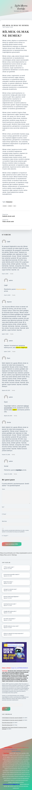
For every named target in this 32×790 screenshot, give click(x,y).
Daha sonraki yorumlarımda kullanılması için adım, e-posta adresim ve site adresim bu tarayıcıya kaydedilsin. (15, 531)
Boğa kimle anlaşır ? (8, 581)
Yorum (3, 489)
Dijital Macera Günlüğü (21, 7)
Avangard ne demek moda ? (10, 589)
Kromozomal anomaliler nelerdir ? (12, 574)
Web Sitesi (4, 521)
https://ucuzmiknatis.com (8, 553)
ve (14, 206)
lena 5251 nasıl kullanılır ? (9, 618)
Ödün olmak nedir (8, 221)
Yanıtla (11, 273)
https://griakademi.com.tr (24, 553)
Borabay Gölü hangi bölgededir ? (11, 596)
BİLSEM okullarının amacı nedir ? (11, 626)
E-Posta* (4, 514)
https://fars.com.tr (5, 555)
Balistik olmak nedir (8, 216)
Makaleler (9, 202)
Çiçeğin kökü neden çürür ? (10, 611)
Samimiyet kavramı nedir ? (10, 604)
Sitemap (14, 555)
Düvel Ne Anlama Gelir (7, 722)
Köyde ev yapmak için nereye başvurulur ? (14, 633)
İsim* (3, 507)
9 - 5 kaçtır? (5, 535)
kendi (4, 206)
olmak (10, 206)
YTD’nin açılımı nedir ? (9, 567)
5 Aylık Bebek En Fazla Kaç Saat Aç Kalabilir (12, 717)
